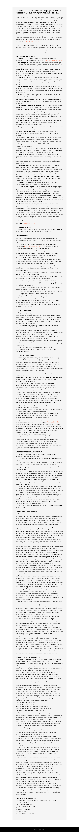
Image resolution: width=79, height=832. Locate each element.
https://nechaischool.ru (32, 41)
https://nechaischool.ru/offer (53, 60)
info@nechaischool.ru (52, 422)
